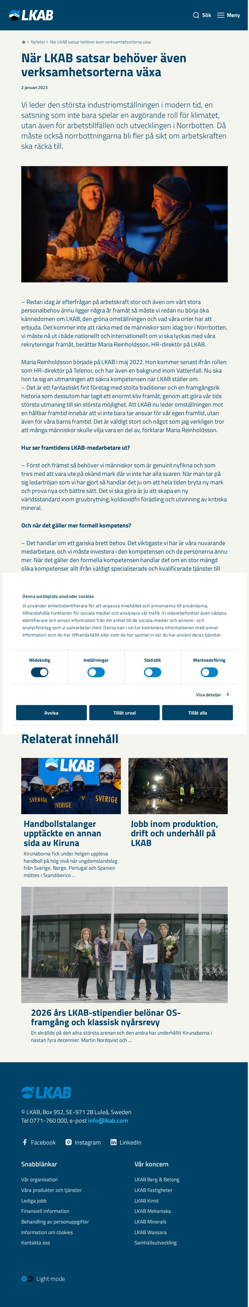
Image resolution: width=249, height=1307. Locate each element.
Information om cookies (47, 1233)
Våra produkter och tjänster (51, 1190)
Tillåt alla (197, 712)
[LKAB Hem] (31, 15)
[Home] (23, 41)
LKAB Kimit (147, 1201)
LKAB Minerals (150, 1222)
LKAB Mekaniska (153, 1211)
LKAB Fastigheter (153, 1190)
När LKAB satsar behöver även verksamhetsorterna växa (100, 41)
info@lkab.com (108, 1120)
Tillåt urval (125, 712)
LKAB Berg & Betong (157, 1180)
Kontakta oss (35, 1243)
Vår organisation (39, 1180)
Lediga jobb (33, 1201)
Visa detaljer (208, 694)
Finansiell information (45, 1211)
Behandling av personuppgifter (55, 1222)
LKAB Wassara (151, 1233)
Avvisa (51, 712)
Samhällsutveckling (156, 1243)
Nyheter (38, 41)
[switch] (96, 672)
